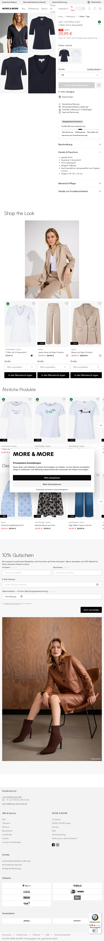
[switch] (95, 930)
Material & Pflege (67, 183)
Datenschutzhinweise (12, 603)
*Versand (6, 823)
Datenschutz (23, 935)
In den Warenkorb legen (20, 375)
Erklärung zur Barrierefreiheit (64, 838)
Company (56, 819)
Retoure (5, 827)
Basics (44, 8)
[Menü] (99, 914)
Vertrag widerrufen (62, 935)
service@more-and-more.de (14, 803)
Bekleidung (33, 8)
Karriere (55, 827)
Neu (23, 8)
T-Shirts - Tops (84, 16)
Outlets (5, 838)
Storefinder (7, 834)
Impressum (8, 935)
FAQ (4, 819)
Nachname (61, 567)
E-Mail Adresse (8, 579)
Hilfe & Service (9, 813)
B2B (54, 831)
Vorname (9, 567)
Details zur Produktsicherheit (73, 191)
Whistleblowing (58, 834)
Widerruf (38, 935)
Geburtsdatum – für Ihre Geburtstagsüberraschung (28, 591)
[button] (14, 33)
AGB (48, 935)
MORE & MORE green (61, 823)
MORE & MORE (59, 813)
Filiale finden (96, 2)
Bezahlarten (7, 831)
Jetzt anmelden (91, 609)
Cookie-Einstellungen (11, 842)
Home (60, 16)
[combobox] (80, 75)
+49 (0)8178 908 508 (12, 797)
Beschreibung (65, 144)
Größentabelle (93, 69)
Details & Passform (68, 152)
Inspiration (63, 8)
